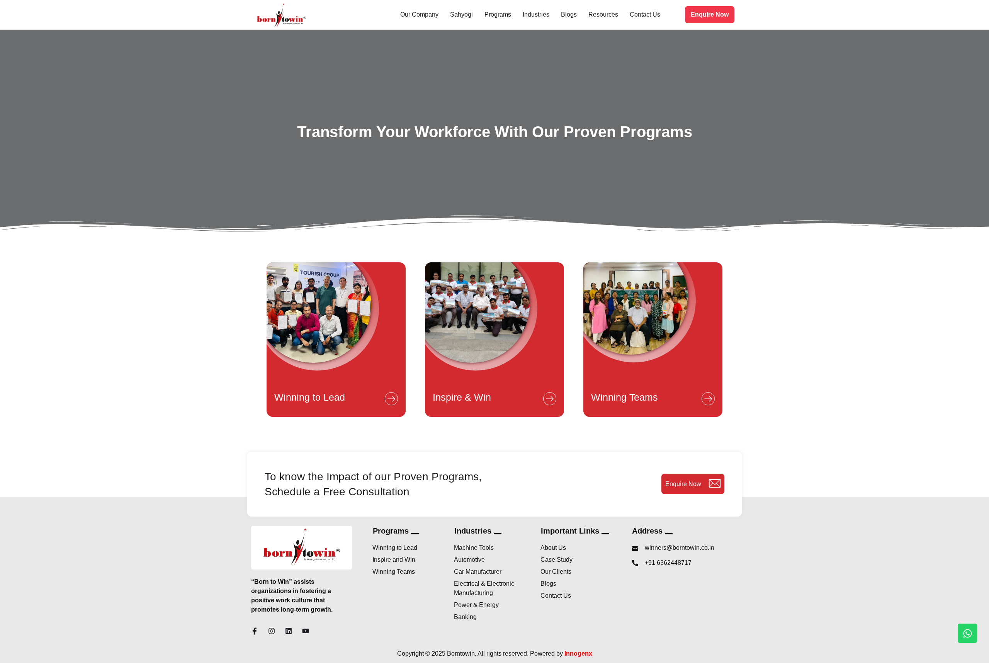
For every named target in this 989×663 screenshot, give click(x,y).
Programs (497, 14)
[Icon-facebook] (254, 630)
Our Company (419, 14)
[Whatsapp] (967, 633)
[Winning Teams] (708, 398)
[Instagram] (271, 630)
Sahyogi (461, 14)
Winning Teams (624, 397)
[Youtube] (305, 630)
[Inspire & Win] (549, 398)
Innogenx (578, 653)
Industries (536, 14)
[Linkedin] (288, 630)
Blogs (569, 14)
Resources (603, 14)
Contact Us (645, 14)
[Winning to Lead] (391, 398)
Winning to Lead (309, 397)
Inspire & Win (462, 397)
